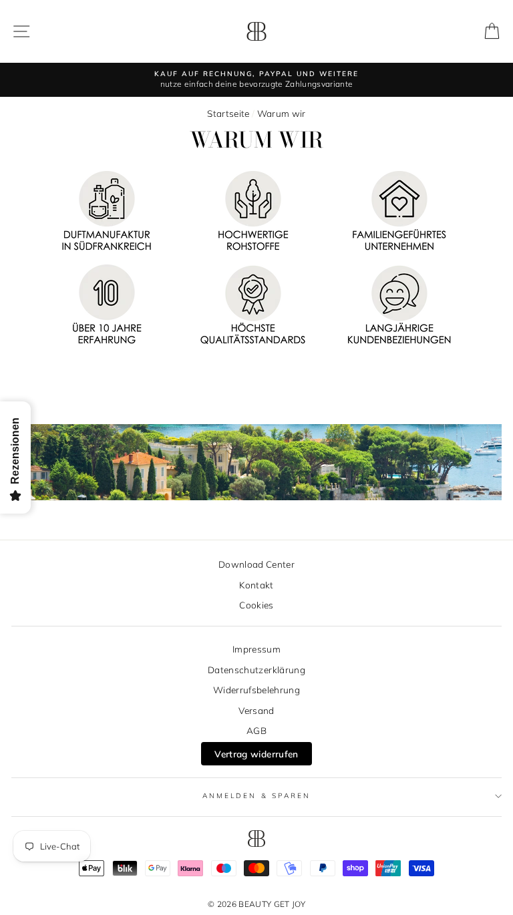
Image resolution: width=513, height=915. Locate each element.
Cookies (256, 604)
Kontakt (256, 584)
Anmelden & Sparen (256, 795)
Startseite (228, 113)
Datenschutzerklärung (256, 669)
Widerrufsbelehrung (256, 689)
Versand (256, 710)
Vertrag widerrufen (256, 753)
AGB (256, 730)
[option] (256, 79)
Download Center (256, 564)
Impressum (256, 649)
